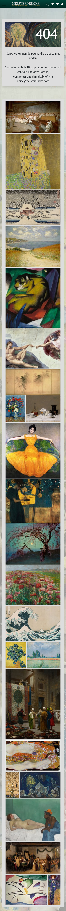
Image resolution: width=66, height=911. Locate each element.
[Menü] (4, 4)
